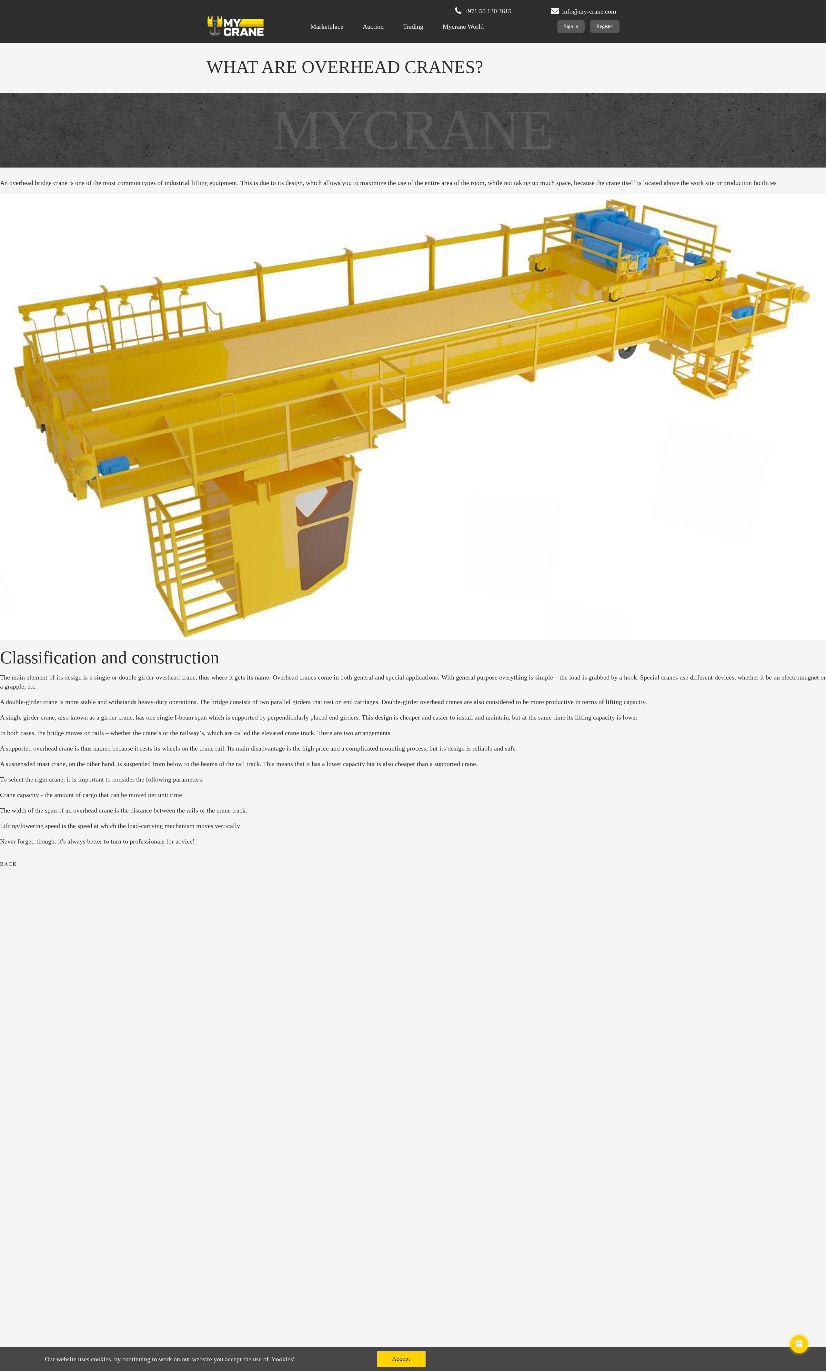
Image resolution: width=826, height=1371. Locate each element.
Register (604, 26)
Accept (401, 1359)
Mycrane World (463, 26)
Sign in (571, 26)
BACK (8, 864)
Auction (373, 26)
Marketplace (326, 26)
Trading (413, 26)
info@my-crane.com (589, 11)
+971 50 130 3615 (487, 11)
